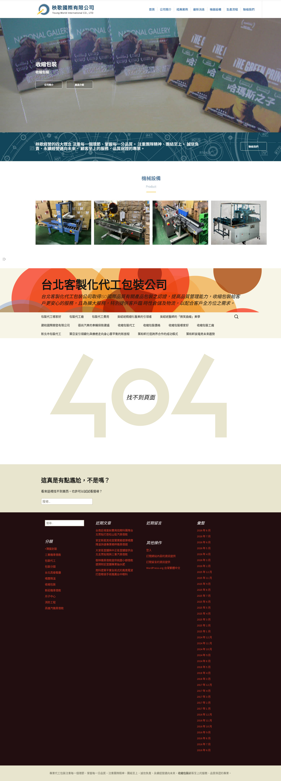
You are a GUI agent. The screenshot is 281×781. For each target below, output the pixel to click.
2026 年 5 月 (204, 548)
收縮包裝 (50, 584)
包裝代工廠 (76, 316)
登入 (149, 550)
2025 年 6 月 (204, 601)
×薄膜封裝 (51, 548)
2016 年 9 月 (204, 732)
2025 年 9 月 (204, 584)
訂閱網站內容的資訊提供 (161, 556)
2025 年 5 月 (204, 607)
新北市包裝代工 (51, 334)
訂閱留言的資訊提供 (158, 562)
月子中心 (50, 596)
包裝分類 (50, 566)
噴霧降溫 (50, 578)
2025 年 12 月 (204, 572)
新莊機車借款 (53, 590)
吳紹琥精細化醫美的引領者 (134, 316)
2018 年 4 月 (204, 673)
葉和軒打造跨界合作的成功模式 (158, 334)
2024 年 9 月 (204, 655)
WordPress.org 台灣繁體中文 (163, 568)
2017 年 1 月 (204, 708)
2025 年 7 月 (204, 595)
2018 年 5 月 (204, 667)
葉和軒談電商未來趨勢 (200, 334)
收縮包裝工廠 (205, 325)
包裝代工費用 (100, 316)
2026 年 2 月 (204, 566)
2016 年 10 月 (204, 726)
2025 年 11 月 (204, 578)
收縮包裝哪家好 (179, 325)
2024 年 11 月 (204, 643)
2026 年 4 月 (204, 554)
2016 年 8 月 (204, 738)
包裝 (63, 773)
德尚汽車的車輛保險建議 (94, 325)
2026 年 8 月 (204, 530)
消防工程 (50, 602)
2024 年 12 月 (204, 637)
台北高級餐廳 (53, 572)
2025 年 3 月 (204, 619)
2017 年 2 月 (204, 702)
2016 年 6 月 (204, 750)
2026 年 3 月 (204, 560)
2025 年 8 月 (204, 589)
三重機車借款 (53, 554)
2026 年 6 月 (204, 542)
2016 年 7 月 (204, 744)
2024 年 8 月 (204, 661)
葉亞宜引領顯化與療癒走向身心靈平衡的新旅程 (99, 334)
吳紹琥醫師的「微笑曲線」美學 (180, 316)
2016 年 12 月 (204, 714)
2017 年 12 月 (204, 685)
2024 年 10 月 (204, 649)
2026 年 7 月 (204, 536)
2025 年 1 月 (204, 631)
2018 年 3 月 (204, 679)
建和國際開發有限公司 (55, 325)
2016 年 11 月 (204, 720)
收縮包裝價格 (151, 325)
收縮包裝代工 (126, 325)
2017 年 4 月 (204, 690)
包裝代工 (50, 560)
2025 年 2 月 (204, 625)
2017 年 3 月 (204, 696)
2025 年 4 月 (204, 613)
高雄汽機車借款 (54, 608)
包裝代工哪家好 (51, 316)
